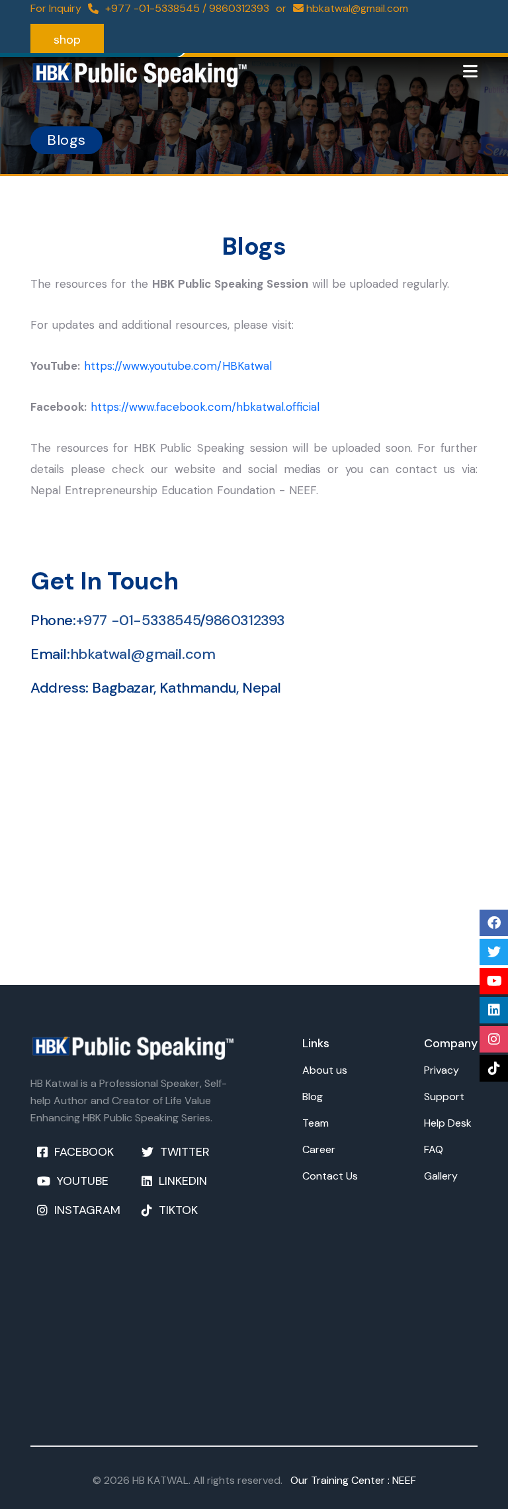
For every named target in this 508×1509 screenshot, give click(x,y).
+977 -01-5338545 (153, 8)
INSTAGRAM (87, 1210)
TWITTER (185, 1152)
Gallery (441, 1176)
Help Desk (448, 1123)
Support (444, 1096)
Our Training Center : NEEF (350, 1480)
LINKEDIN (183, 1181)
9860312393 (239, 8)
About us (324, 1070)
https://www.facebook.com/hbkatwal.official (205, 407)
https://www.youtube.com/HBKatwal (178, 366)
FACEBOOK (84, 1152)
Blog (312, 1096)
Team (315, 1123)
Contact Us (330, 1176)
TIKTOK (178, 1210)
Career (318, 1149)
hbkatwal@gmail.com (143, 654)
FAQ (433, 1149)
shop (67, 40)
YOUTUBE (82, 1181)
